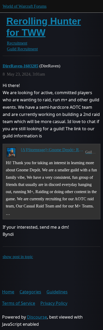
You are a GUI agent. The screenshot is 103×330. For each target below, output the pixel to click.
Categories (30, 292)
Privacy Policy (53, 303)
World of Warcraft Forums (24, 6)
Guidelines (57, 292)
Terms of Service (18, 303)
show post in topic (18, 256)
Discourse (37, 317)
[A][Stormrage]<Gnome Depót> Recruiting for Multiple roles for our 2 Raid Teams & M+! (52, 149)
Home (8, 292)
